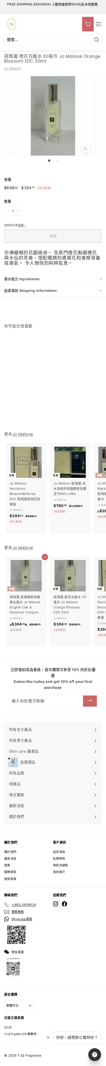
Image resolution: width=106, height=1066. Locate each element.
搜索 (7, 865)
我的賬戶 (59, 872)
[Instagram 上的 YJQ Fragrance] (55, 903)
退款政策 (10, 879)
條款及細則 (60, 865)
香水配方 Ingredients (22, 279)
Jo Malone (12, 68)
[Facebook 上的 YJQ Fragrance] (64, 903)
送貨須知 (59, 852)
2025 (8, 1027)
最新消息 (10, 858)
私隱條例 (59, 858)
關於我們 (10, 852)
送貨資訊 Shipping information (30, 290)
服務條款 (10, 872)
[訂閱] (90, 701)
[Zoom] (85, 148)
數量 (7, 201)
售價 (7, 179)
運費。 (22, 225)
